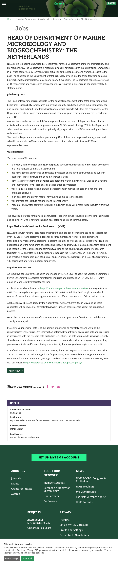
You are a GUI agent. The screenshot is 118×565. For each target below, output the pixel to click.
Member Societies (54, 482)
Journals (16, 478)
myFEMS (65, 519)
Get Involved (51, 501)
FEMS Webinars (85, 486)
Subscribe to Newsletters (74, 535)
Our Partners (51, 496)
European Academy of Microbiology (57, 489)
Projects (34, 512)
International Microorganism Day (38, 521)
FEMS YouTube (84, 502)
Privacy (66, 512)
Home (10, 19)
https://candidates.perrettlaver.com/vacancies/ (64, 288)
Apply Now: (14, 370)
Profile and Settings (71, 530)
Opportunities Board (39, 527)
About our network (52, 473)
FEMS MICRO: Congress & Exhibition (91, 480)
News (80, 471)
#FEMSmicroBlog (86, 491)
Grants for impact (21, 488)
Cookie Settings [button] (11, 558)
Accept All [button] (27, 558)
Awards (15, 493)
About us (18, 471)
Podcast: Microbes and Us (91, 496)
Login (111, 3)
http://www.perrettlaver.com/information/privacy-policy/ (53, 362)
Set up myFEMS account (59, 457)
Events (15, 483)
